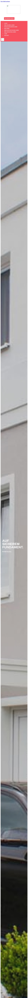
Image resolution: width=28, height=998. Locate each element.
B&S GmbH (6, 28)
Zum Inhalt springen (5, 1)
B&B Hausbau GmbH (9, 25)
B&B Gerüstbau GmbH (10, 31)
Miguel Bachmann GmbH (10, 26)
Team (5, 33)
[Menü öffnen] (2, 39)
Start (5, 23)
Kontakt (6, 35)
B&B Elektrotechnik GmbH (11, 30)
